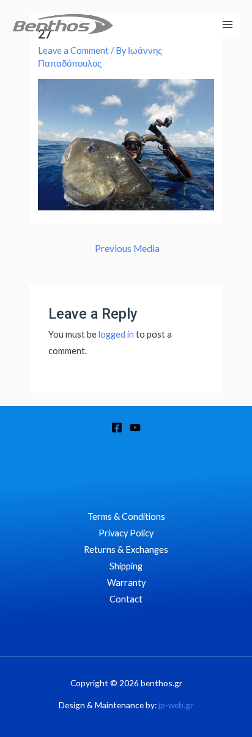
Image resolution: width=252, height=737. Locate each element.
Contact (126, 599)
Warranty (126, 582)
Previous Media (127, 248)
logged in (116, 334)
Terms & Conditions (126, 516)
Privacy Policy (126, 533)
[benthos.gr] (62, 24)
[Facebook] (116, 427)
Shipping (126, 566)
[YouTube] (135, 427)
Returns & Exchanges (126, 549)
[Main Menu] (227, 24)
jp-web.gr (175, 705)
